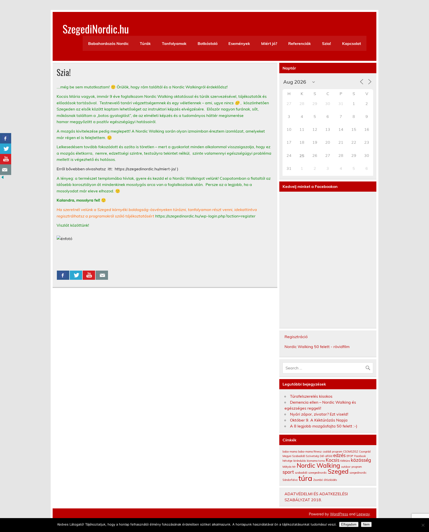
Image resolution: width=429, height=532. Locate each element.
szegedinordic (358, 472)
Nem (366, 524)
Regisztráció (296, 336)
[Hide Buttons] (2, 178)
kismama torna (316, 460)
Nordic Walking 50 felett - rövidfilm (317, 346)
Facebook (360, 456)
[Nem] (422, 525)
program (357, 466)
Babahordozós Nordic (108, 43)
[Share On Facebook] (63, 275)
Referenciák (299, 43)
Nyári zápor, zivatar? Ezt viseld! (319, 414)
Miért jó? (269, 43)
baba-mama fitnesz (310, 451)
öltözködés (330, 480)
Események (239, 43)
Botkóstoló (207, 43)
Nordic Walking (318, 465)
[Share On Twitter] (76, 275)
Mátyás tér (289, 466)
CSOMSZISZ (350, 451)
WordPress (339, 514)
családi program (332, 451)
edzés (339, 455)
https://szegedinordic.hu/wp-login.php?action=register (205, 215)
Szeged (338, 471)
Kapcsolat (351, 43)
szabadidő (301, 472)
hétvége (287, 460)
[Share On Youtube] (89, 275)
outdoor (346, 466)
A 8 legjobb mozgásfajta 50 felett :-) (323, 426)
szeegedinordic (317, 472)
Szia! (326, 43)
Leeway (363, 514)
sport (288, 472)
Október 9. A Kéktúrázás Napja (319, 420)
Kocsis (332, 460)
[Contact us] (102, 275)
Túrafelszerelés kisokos (311, 396)
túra (305, 478)
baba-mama (290, 451)
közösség (361, 460)
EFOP (350, 456)
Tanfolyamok (174, 43)
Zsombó (318, 480)
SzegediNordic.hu (96, 28)
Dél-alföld (326, 456)
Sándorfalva (290, 480)
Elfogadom (349, 524)
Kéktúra (345, 460)
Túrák (145, 43)
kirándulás (299, 460)
